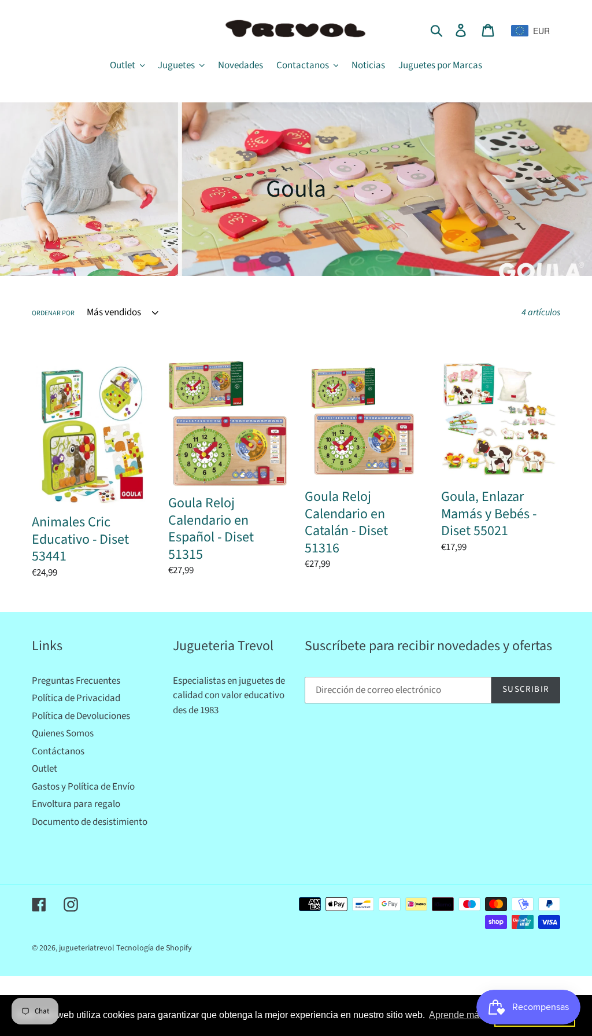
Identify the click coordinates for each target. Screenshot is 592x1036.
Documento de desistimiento (89, 822)
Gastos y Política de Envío (83, 787)
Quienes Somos (63, 733)
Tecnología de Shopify (154, 948)
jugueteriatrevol (86, 948)
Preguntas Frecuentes (76, 681)
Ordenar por (53, 313)
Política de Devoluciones (81, 716)
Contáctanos (58, 751)
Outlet (44, 769)
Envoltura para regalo (76, 804)
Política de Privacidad (76, 698)
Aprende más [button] (456, 1015)
